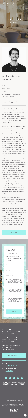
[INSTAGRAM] (18, 377)
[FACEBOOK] (6, 377)
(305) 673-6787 (5, 82)
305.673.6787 (9, 371)
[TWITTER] (10, 377)
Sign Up (14, 312)
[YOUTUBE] (22, 377)
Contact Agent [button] (14, 232)
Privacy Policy (11, 286)
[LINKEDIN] (14, 377)
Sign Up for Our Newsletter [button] (14, 355)
